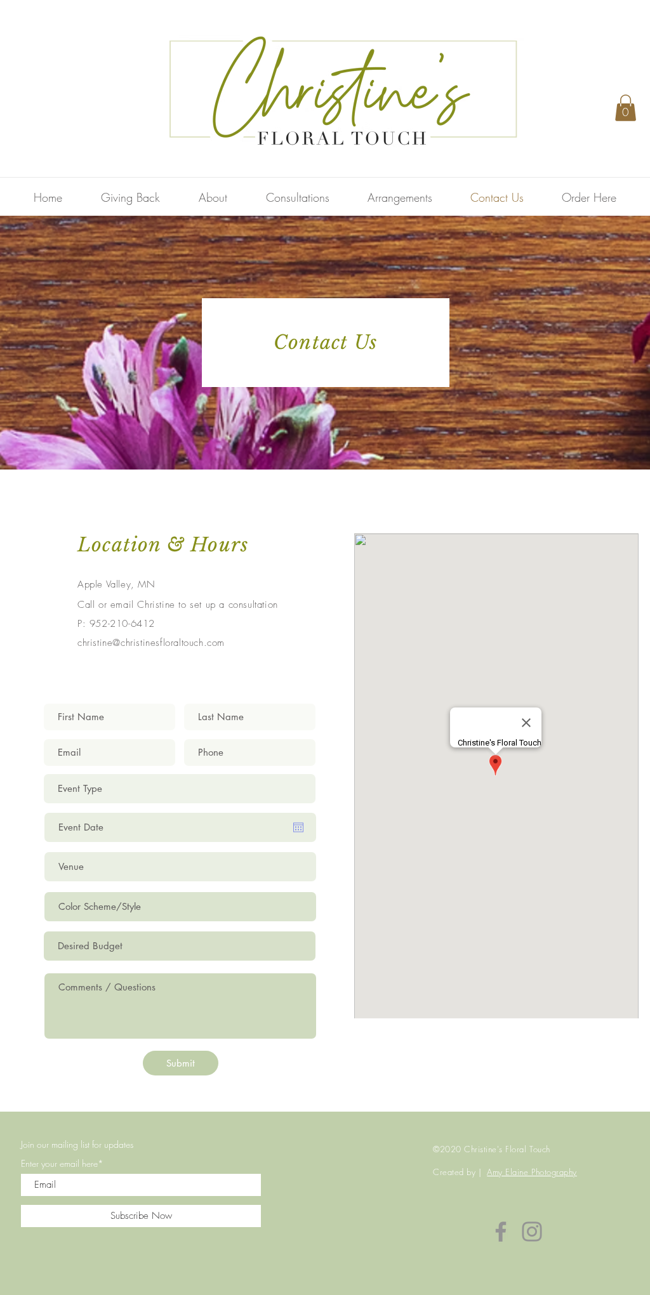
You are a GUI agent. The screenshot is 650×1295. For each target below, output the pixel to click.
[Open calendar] (298, 827)
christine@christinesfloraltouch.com (151, 642)
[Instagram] (532, 1231)
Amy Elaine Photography (531, 1172)
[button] (625, 108)
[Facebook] (501, 1231)
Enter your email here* (62, 1163)
